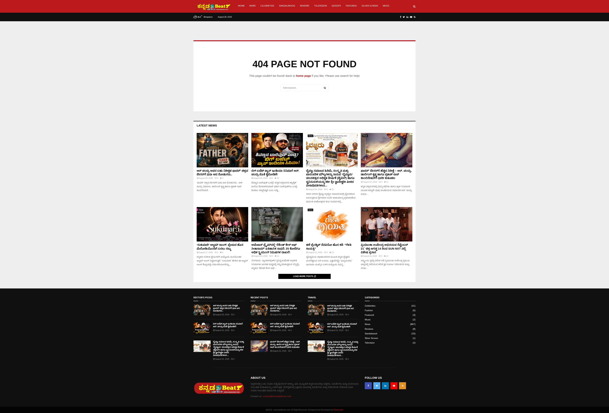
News (252, 6)
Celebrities (267, 6)
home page (303, 75)
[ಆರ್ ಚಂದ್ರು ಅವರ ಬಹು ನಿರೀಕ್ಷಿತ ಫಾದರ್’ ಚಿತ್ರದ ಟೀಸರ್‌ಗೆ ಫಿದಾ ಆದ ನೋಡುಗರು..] (222, 150)
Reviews (304, 6)
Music (386, 6)
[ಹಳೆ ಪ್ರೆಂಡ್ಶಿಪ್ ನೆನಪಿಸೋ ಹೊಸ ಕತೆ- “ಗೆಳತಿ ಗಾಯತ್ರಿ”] (332, 224)
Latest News (207, 125)
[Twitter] (376, 385)
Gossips (336, 6)
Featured (351, 6)
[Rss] (402, 385)
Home (241, 6)
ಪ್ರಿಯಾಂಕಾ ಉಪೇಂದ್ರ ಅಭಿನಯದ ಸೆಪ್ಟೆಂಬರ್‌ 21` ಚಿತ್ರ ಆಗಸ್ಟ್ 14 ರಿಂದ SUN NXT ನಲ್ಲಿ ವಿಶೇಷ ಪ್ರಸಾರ (384, 248)
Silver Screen (370, 6)
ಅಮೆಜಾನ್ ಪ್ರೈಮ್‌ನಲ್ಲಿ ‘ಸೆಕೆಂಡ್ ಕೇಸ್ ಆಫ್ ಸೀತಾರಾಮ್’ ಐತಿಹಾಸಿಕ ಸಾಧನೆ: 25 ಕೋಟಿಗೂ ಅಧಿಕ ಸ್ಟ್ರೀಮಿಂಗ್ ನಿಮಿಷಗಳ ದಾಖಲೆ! (275, 248)
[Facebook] (368, 385)
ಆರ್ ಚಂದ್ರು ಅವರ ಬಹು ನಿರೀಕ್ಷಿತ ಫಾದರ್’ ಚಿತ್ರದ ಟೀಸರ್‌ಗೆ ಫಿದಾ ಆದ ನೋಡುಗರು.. (226, 308)
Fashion (369, 310)
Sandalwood (287, 6)
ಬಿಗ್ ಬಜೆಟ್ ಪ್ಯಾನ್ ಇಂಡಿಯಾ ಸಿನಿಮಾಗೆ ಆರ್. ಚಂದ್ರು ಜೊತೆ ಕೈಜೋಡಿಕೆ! (228, 325)
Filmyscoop (338, 410)
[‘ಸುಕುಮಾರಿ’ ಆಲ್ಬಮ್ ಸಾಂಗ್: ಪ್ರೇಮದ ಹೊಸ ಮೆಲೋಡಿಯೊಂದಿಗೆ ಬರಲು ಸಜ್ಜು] (222, 224)
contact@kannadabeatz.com (277, 396)
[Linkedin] (385, 385)
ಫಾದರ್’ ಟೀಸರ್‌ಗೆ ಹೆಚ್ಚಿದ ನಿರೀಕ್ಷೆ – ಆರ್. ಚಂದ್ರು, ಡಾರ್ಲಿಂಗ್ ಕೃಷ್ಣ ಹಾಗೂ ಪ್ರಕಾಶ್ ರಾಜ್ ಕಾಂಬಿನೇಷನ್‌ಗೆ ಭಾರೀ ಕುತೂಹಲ (386, 174)
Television (320, 6)
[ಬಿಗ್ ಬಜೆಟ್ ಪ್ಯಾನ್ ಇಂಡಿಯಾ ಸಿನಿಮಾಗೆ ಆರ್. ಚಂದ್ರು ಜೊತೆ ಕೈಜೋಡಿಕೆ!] (277, 150)
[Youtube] (393, 385)
